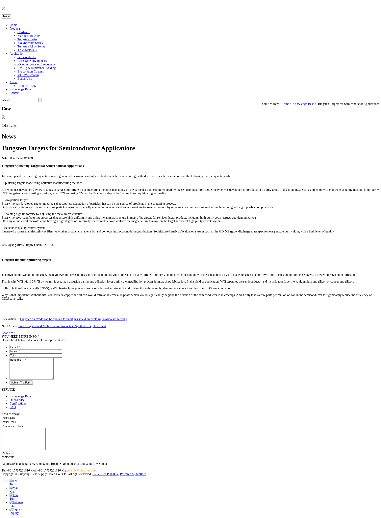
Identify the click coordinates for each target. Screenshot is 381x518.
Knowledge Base (20, 89)
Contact (14, 93)
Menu (6, 16)
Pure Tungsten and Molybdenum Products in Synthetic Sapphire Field (62, 326)
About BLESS (26, 85)
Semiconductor (26, 57)
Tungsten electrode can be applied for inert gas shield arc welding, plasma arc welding (73, 319)
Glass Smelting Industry (32, 60)
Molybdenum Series (30, 43)
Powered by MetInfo (133, 474)
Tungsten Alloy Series (31, 46)
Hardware (23, 32)
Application (17, 53)
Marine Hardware (28, 35)
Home (13, 25)
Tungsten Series (27, 39)
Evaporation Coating (30, 71)
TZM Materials (27, 50)
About (13, 82)
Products (15, 28)
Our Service (17, 400)
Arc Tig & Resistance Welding (36, 68)
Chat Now (8, 333)
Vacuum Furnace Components (36, 64)
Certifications (18, 403)
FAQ (13, 407)
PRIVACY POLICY (105, 474)
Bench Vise (24, 78)
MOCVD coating (28, 75)
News (9, 136)
